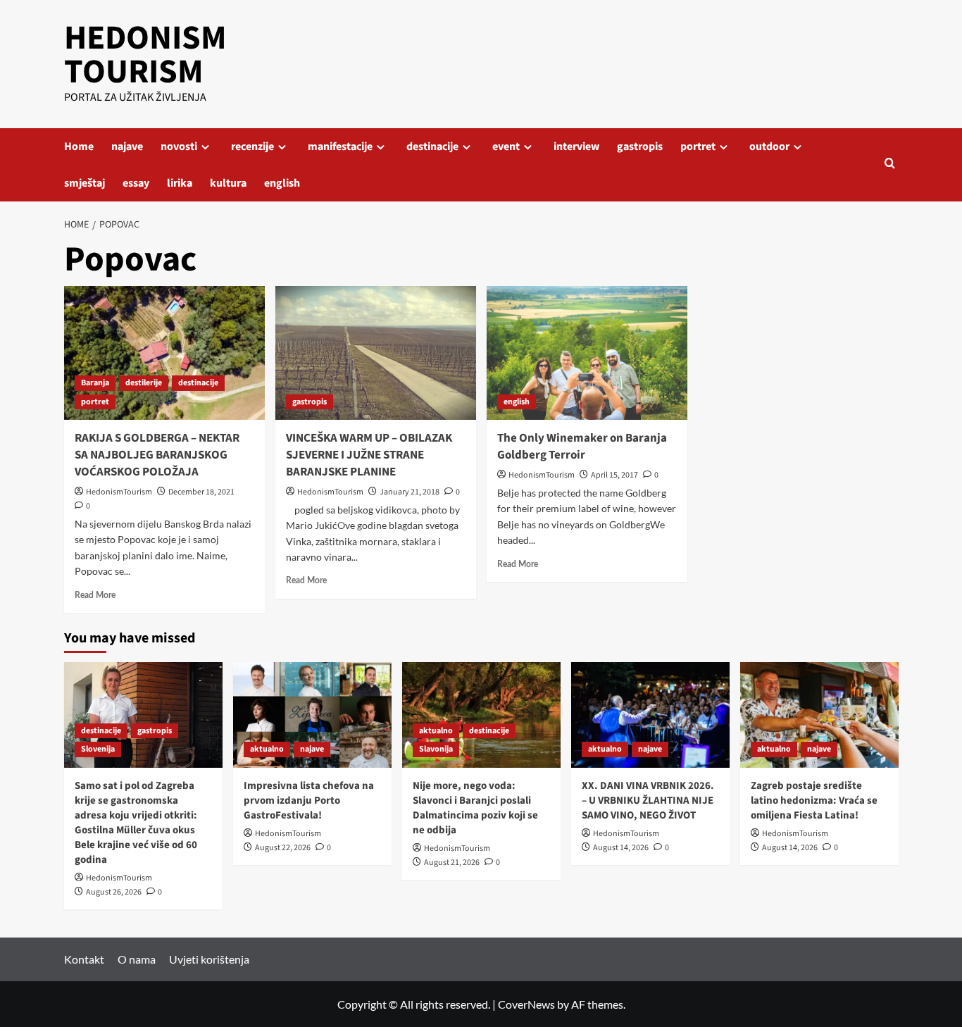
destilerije (143, 383)
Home (79, 146)
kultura (228, 183)
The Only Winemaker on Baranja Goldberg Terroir (582, 446)
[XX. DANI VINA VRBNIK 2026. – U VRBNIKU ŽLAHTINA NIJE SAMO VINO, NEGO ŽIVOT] (650, 715)
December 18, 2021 (201, 492)
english (282, 183)
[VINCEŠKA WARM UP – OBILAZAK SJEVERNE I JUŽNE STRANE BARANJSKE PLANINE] (375, 353)
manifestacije (340, 146)
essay (136, 183)
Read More (95, 595)
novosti (179, 146)
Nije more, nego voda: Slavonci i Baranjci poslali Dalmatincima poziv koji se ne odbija (475, 808)
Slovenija (98, 749)
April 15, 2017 (614, 475)
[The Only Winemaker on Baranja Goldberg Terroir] (587, 353)
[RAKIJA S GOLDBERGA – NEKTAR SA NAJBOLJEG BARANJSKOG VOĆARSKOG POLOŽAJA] (164, 353)
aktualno (267, 749)
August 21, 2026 (452, 863)
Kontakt (84, 959)
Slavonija (436, 749)
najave (127, 146)
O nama (137, 959)
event (506, 146)
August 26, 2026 (114, 892)
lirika (179, 183)
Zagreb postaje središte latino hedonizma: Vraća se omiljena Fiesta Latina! (814, 800)
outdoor (769, 146)
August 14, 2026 (621, 848)
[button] (890, 164)
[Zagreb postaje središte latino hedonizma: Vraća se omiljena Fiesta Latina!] (819, 715)
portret (698, 146)
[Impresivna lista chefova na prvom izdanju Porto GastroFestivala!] (312, 715)
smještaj (84, 183)
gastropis (640, 146)
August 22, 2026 (283, 848)
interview (576, 146)
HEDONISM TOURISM (145, 55)
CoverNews (526, 1004)
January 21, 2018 (409, 492)
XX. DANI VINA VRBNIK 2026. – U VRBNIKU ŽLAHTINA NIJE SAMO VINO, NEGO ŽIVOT (648, 800)
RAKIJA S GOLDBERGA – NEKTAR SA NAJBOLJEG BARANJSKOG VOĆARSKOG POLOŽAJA (157, 455)
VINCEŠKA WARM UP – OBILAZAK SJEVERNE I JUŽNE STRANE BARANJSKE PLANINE (369, 455)
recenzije (252, 146)
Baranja (95, 383)
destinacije (432, 146)
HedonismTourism (119, 492)
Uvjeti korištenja (209, 959)
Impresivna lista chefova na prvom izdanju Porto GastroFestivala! (309, 800)
